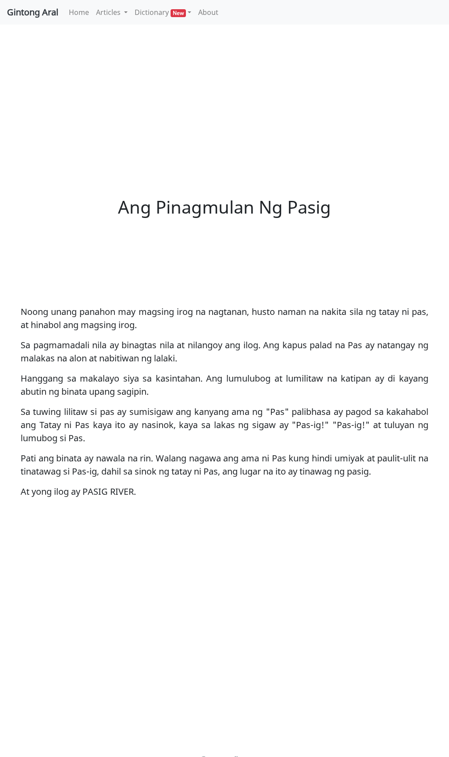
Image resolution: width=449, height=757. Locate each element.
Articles (109, 12)
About (208, 12)
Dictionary (159, 12)
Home (81, 12)
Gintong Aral (32, 12)
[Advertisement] (224, 96)
